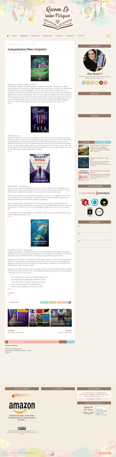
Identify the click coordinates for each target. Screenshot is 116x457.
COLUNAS (58, 36)
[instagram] (106, 1)
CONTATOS (81, 36)
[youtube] (103, 1)
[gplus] (108, 1)
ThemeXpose (8, 452)
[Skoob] (101, 83)
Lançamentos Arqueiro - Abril (60, 324)
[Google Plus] (88, 83)
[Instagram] (92, 83)
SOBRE (14, 36)
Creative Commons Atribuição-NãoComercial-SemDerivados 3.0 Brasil (22, 432)
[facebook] (98, 1)
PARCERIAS (69, 36)
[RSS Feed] (97, 83)
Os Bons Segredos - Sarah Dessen (99, 145)
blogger (63, 342)
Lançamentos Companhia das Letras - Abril (39, 323)
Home (9, 44)
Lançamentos (15, 44)
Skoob (10, 103)
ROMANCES (35, 36)
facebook (70, 342)
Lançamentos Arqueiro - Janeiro (16, 323)
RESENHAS (23, 36)
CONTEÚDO (103, 142)
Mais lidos (86, 142)
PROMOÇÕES (47, 36)
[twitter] (101, 1)
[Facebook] (84, 83)
